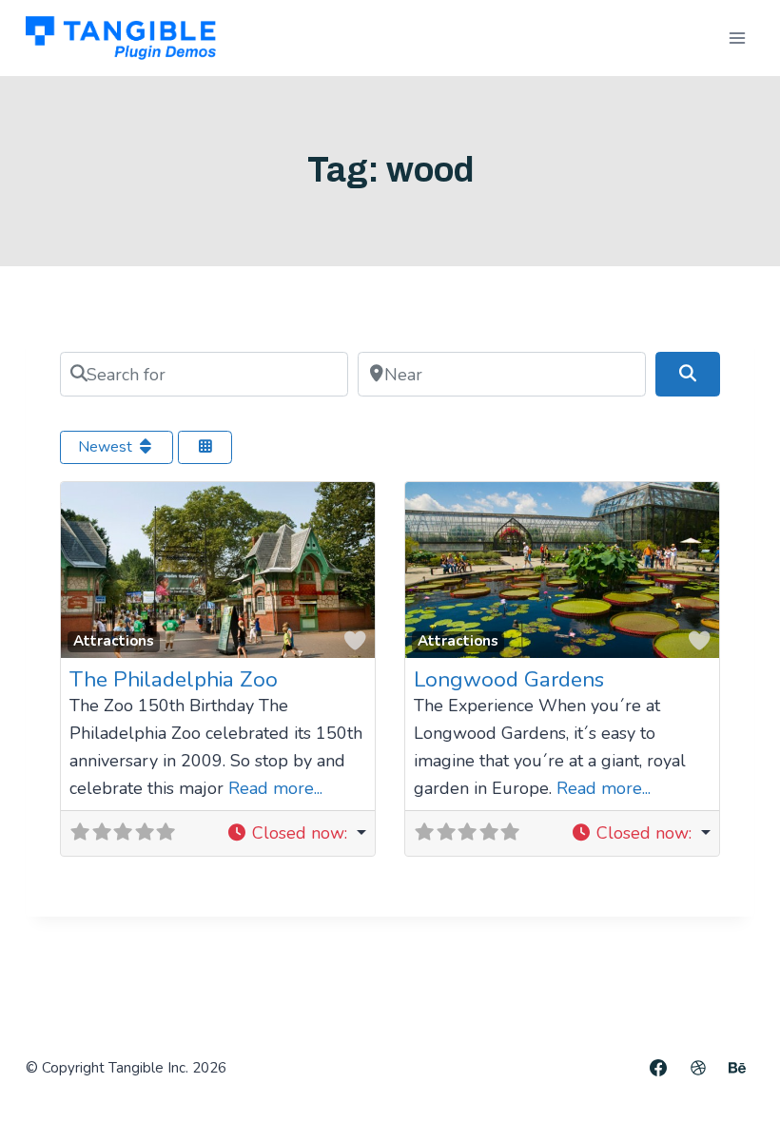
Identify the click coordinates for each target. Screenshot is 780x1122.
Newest (107, 446)
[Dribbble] (698, 1068)
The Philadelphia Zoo (173, 679)
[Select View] (205, 447)
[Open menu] (736, 37)
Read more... (275, 788)
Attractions (113, 640)
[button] (296, 833)
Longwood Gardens (509, 679)
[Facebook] (658, 1068)
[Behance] (737, 1068)
